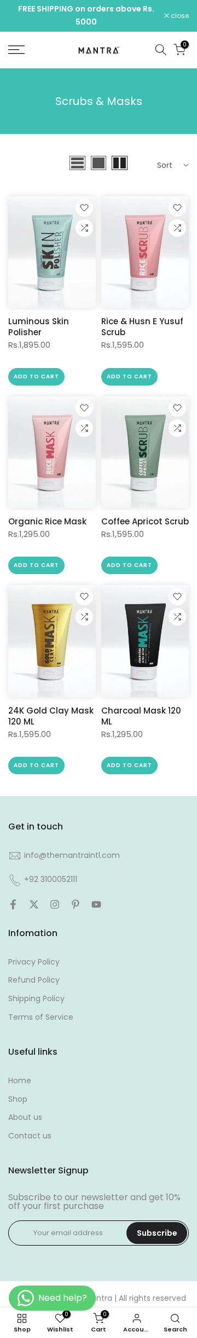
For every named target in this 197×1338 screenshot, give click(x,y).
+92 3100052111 (50, 879)
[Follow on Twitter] (34, 904)
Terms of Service (40, 1017)
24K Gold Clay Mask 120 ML (51, 716)
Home (19, 1080)
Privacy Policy (34, 961)
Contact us (29, 1135)
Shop (17, 1099)
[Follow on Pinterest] (75, 904)
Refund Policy (34, 979)
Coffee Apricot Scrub (145, 521)
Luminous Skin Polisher (38, 326)
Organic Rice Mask (47, 521)
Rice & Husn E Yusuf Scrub (142, 326)
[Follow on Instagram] (55, 904)
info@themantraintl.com (72, 855)
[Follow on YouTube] (96, 904)
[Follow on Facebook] (13, 904)
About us (25, 1117)
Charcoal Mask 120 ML (141, 716)
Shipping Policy (36, 998)
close (179, 16)
